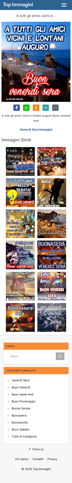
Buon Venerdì (21, 387)
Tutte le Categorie (24, 436)
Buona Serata (21, 408)
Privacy (52, 459)
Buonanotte (20, 422)
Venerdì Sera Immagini (36, 129)
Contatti (37, 459)
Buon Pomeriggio (23, 401)
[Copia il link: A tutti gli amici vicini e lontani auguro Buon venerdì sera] (46, 108)
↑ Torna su (36, 449)
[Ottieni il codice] (55, 108)
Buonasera (19, 415)
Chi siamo (21, 459)
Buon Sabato (20, 429)
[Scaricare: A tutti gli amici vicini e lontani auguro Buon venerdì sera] (36, 108)
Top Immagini (42, 469)
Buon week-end (22, 394)
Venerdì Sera (20, 380)
